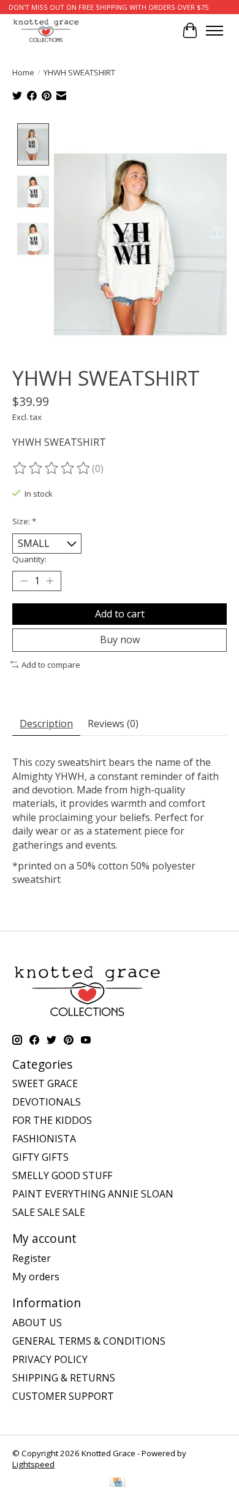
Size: (24, 521)
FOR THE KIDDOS (52, 1120)
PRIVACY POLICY (50, 1359)
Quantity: (29, 559)
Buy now (120, 639)
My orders (35, 1276)
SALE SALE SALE (48, 1212)
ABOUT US (37, 1322)
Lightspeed (33, 1464)
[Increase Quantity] (50, 581)
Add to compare (50, 664)
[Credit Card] (117, 1483)
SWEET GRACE (45, 1083)
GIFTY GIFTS (40, 1157)
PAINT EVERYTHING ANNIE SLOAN (92, 1194)
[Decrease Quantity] (24, 581)
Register (31, 1258)
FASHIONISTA (44, 1138)
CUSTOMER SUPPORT (63, 1396)
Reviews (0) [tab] (113, 723)
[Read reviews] (52, 468)
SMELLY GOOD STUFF (62, 1175)
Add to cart (120, 614)
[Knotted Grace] (46, 30)
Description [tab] (46, 723)
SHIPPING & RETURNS (63, 1378)
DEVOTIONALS (46, 1102)
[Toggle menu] (214, 30)
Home (23, 72)
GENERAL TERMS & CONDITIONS (88, 1341)
